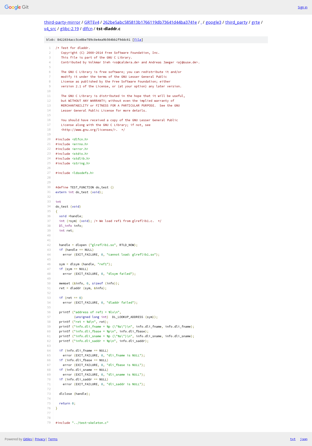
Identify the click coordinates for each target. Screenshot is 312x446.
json (303, 439)
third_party (236, 22)
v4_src (50, 28)
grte (255, 22)
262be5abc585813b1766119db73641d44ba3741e (150, 22)
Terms (53, 439)
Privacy (40, 439)
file (137, 40)
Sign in (302, 7)
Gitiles (27, 439)
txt (293, 439)
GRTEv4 (91, 22)
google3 (213, 22)
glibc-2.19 (69, 28)
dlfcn (88, 28)
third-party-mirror (62, 22)
